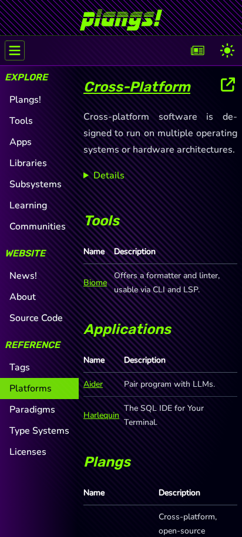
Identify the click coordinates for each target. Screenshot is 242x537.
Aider (93, 384)
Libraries (28, 163)
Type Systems (39, 430)
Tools (21, 120)
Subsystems (35, 184)
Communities (37, 226)
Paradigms (32, 409)
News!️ (23, 275)
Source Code (36, 318)
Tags (19, 367)
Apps (20, 142)
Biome (95, 282)
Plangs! (25, 99)
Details (109, 175)
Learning (28, 205)
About (22, 297)
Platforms (30, 388)
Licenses (27, 451)
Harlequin (101, 415)
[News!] (198, 50)
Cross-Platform (136, 87)
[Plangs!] (121, 15)
